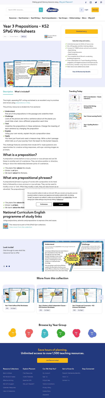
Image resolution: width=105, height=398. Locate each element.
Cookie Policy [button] (68, 197)
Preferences (44, 204)
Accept (61, 204)
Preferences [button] (60, 199)
